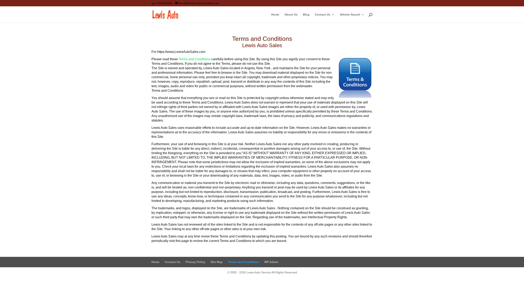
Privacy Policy (195, 262)
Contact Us (322, 14)
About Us (291, 14)
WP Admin (271, 262)
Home (275, 14)
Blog (306, 14)
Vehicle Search (350, 14)
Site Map (217, 262)
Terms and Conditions (194, 59)
